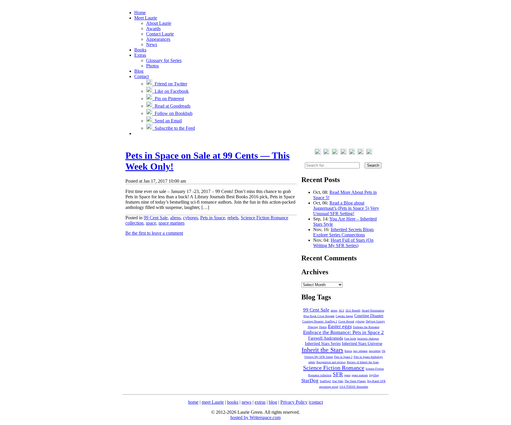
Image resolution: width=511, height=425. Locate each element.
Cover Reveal (346, 321)
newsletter (375, 351)
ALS (341, 310)
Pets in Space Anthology (368, 357)
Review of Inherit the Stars (363, 362)
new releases (360, 351)
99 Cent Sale (156, 217)
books (232, 402)
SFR (338, 374)
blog (273, 402)
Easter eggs (340, 326)
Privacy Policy (294, 402)
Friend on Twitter (169, 83)
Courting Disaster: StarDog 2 (319, 321)
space (151, 223)
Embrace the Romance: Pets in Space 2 (343, 332)
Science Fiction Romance (333, 367)
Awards (153, 28)
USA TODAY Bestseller (353, 386)
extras (260, 402)
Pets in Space (212, 217)
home (193, 402)
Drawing (313, 327)
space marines (172, 223)
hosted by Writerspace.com (255, 417)
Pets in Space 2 (343, 357)
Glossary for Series (164, 60)
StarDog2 (325, 381)
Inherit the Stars (322, 349)
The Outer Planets (355, 381)
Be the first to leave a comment (154, 233)
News (151, 44)
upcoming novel (328, 386)
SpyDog (374, 375)
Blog (138, 71)
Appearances (158, 39)
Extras (140, 55)
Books (140, 49)
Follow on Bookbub (172, 113)
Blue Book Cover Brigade (318, 316)
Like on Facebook (170, 91)
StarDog (309, 380)
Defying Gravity (375, 321)
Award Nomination (373, 310)
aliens (175, 217)
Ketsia (348, 351)
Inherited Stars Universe (362, 343)
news (246, 402)
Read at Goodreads (171, 105)
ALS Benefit (352, 310)
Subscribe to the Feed (173, 128)
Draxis (323, 327)
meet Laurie (213, 402)
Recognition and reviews (331, 362)
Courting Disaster (369, 316)
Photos (152, 65)
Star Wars (337, 381)
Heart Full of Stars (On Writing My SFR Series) (343, 243)
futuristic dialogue (368, 338)
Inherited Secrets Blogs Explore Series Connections (343, 232)
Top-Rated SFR (376, 381)
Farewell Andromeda (325, 338)
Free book (350, 338)
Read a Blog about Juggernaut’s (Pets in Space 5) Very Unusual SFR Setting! (346, 208)
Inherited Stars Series (323, 343)
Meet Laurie (145, 17)
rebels (232, 217)
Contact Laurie (160, 33)
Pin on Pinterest (168, 98)
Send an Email (167, 120)
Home (140, 12)
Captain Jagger (344, 316)
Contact (141, 76)
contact (316, 402)
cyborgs (190, 217)
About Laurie (158, 23)
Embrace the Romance (366, 327)
